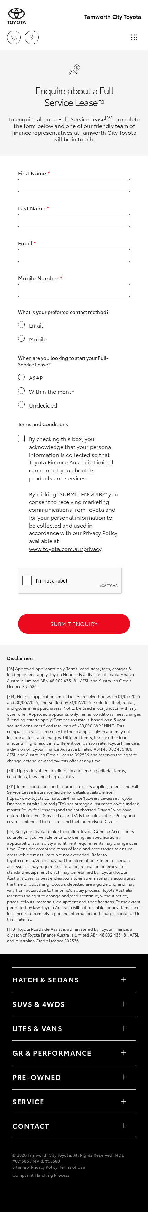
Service (28, 1101)
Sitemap (20, 1167)
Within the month (52, 391)
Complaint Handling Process (41, 1175)
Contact (31, 1125)
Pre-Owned (36, 1077)
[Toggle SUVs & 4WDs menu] (124, 1004)
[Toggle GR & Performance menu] (124, 1053)
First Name (34, 173)
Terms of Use (72, 1167)
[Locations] (32, 37)
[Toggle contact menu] (124, 1077)
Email (27, 243)
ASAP (36, 377)
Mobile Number (40, 278)
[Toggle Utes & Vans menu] (124, 1028)
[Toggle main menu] (134, 37)
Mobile (38, 339)
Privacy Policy (44, 1167)
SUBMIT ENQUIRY (73, 623)
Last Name (33, 208)
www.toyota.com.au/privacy (65, 548)
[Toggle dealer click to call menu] (14, 37)
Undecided (43, 405)
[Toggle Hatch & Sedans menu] (124, 980)
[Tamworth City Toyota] (16, 16)
